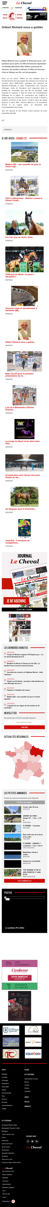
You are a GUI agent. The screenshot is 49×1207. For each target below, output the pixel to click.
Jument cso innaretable (31, 861)
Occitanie (5, 1156)
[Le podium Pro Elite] (24, 913)
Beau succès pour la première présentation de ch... (19, 375)
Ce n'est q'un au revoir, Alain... (19, 237)
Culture (26, 1085)
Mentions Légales (8, 1187)
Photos (26, 1102)
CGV (3, 1191)
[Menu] (4, 3)
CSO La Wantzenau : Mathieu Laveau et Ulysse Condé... (23, 199)
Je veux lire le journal (24, 609)
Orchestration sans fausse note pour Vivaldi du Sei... (22, 476)
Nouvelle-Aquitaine (8, 1153)
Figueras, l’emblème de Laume (18, 690)
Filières (26, 1088)
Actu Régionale (7, 1120)
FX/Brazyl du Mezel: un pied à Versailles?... (19, 275)
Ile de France (6, 1147)
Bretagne (5, 1131)
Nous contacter (7, 1174)
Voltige (4, 1109)
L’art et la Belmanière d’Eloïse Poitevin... (19, 408)
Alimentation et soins (31, 1079)
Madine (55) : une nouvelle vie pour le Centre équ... (23, 165)
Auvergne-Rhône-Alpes (9, 1125)
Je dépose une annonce (24, 802)
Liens (4, 1197)
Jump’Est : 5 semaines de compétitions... (17, 541)
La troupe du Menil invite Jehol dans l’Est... (22, 442)
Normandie (5, 1150)
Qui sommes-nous (8, 1171)
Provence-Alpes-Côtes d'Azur (11, 1162)
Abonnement (6, 1184)
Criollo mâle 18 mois (30, 807)
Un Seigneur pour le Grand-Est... (20, 509)
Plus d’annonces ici (24, 881)
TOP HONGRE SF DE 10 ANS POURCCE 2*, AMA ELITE (32, 872)
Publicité (5, 1178)
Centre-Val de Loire (8, 1134)
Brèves (26, 1082)
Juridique (27, 1091)
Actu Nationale (29, 1074)
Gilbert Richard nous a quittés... (20, 342)
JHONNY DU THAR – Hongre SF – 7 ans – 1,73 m (32, 818)
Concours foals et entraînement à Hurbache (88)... (21, 309)
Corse (4, 1137)
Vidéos (26, 1097)
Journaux (5, 1181)
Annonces (27, 1106)
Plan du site (6, 1194)
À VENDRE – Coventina (31, 826)
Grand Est (21, 138)
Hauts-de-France (7, 1144)
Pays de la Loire (7, 1159)
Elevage (26, 1069)
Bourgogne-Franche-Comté (11, 1128)
